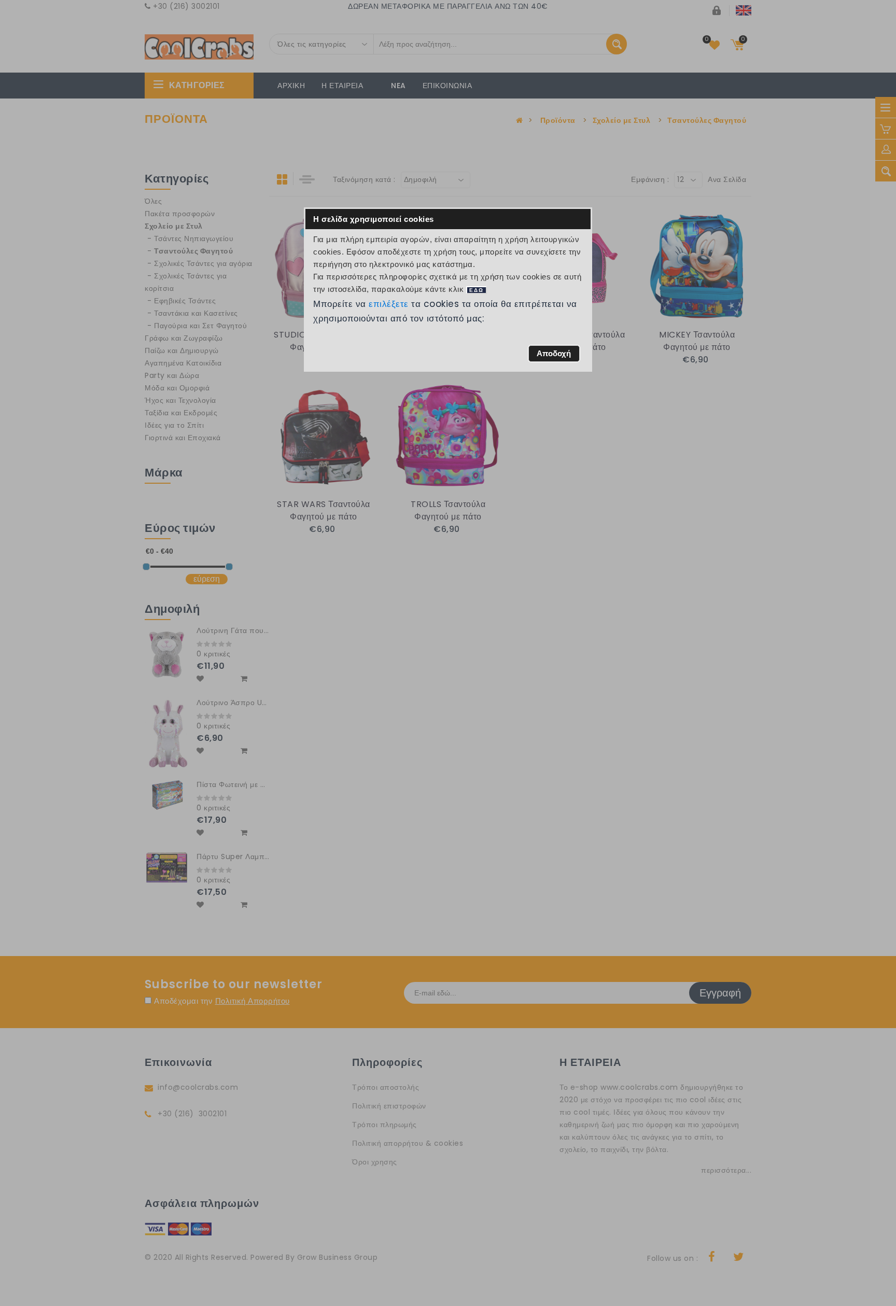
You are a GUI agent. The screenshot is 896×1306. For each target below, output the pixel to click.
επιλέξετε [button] (389, 304)
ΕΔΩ (476, 290)
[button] (554, 353)
